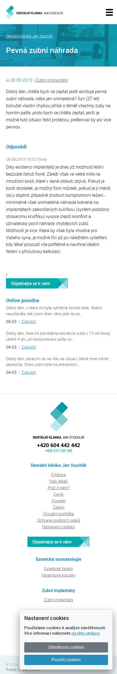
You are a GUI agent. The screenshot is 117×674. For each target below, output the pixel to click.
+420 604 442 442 (58, 445)
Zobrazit (28, 321)
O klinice (58, 474)
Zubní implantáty (51, 80)
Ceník (58, 494)
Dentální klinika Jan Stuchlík (29, 36)
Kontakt (59, 500)
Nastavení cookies (58, 526)
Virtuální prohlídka (58, 513)
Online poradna (22, 300)
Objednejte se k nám (30, 283)
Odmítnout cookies (66, 647)
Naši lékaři (58, 481)
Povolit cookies (66, 659)
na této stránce (86, 633)
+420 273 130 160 (58, 450)
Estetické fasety (58, 568)
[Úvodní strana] (34, 12)
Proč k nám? (59, 487)
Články (58, 507)
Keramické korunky (58, 575)
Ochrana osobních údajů (58, 520)
